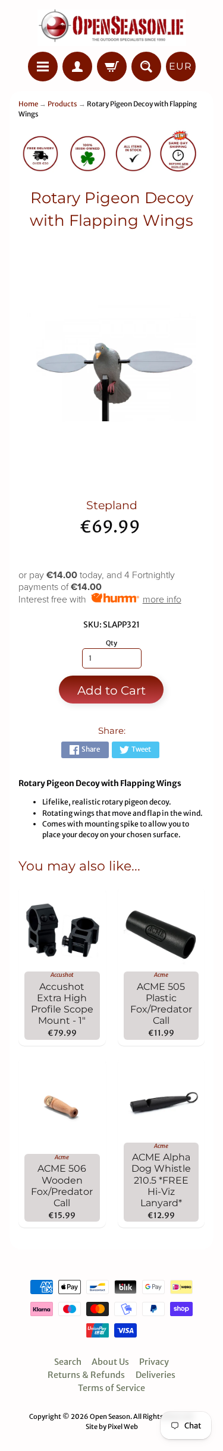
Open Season (110, 1416)
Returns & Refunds (86, 1375)
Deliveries (155, 1375)
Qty (111, 643)
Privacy (154, 1362)
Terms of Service (111, 1388)
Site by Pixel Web (112, 1426)
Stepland (111, 505)
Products (62, 104)
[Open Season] (111, 28)
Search (67, 1362)
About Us (110, 1362)
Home (28, 104)
